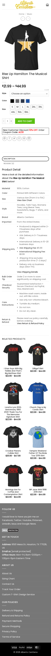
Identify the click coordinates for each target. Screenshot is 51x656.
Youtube (26, 520)
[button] (3, 4)
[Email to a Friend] (19, 138)
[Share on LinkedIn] (29, 138)
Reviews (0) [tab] (9, 163)
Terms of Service (11, 636)
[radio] (12, 101)
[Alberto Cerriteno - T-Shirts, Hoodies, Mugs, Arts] (25, 5)
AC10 (21, 132)
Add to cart (25, 121)
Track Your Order (11, 589)
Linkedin (6, 523)
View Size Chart (24, 200)
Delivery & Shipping (12, 610)
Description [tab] (9, 159)
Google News (29, 523)
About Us (7, 573)
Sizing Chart (8, 578)
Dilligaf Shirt (38, 368)
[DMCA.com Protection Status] (10, 530)
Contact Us (8, 584)
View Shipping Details (27, 272)
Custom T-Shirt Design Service (18, 594)
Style (4, 93)
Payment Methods (12, 621)
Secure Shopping (11, 626)
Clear (46, 90)
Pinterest (37, 520)
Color (4, 101)
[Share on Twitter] (14, 138)
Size (4, 109)
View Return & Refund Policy (30, 323)
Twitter (17, 520)
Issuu (14, 523)
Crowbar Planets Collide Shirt (13, 452)
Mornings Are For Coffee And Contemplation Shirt (13, 492)
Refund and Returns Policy (16, 615)
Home (21, 14)
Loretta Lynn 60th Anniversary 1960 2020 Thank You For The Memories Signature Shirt (13, 412)
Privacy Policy (9, 631)
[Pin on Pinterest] (24, 138)
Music (29, 14)
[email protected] (21, 551)
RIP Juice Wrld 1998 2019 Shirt (38, 490)
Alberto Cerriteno (29, 652)
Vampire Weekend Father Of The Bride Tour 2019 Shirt (38, 453)
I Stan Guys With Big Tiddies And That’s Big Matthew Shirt (13, 371)
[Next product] (23, 18)
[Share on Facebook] (9, 138)
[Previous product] (28, 18)
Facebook (7, 520)
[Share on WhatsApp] (4, 138)
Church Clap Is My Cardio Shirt (38, 408)
